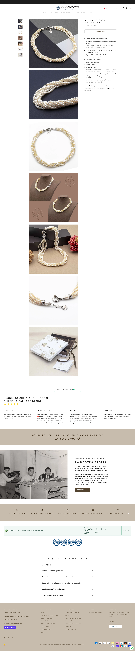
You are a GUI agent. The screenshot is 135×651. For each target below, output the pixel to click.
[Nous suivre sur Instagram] (8, 638)
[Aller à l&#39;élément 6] (20, 49)
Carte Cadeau (45, 626)
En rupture (100, 31)
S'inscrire (115, 626)
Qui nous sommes (80, 12)
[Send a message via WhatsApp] (132, 648)
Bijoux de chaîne (46, 621)
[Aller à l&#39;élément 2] (20, 27)
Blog (91, 12)
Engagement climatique (72, 612)
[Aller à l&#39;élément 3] (20, 32)
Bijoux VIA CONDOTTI (47, 618)
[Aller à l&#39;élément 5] (20, 43)
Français (116, 8)
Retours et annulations (95, 612)
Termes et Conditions (71, 621)
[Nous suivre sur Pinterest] (12, 638)
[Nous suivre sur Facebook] (4, 638)
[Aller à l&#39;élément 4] (20, 38)
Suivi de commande (70, 629)
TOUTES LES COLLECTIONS (63, 12)
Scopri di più (82, 490)
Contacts (67, 615)
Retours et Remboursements (73, 618)
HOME (44, 12)
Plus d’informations (126, 530)
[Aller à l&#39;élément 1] (20, 21)
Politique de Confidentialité (73, 624)
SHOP (50, 12)
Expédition (68, 626)
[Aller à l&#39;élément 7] (20, 55)
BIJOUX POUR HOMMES (48, 624)
